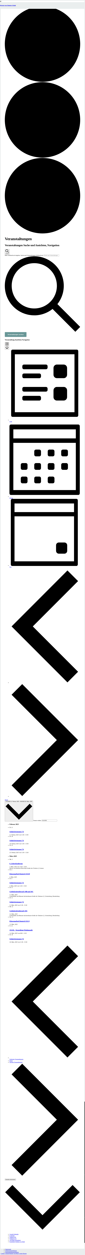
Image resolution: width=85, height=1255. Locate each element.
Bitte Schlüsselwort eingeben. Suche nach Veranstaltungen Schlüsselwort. (24, 255)
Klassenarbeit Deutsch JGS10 (19, 874)
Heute (6, 800)
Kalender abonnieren (10, 1179)
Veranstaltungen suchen (16, 334)
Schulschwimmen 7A (16, 832)
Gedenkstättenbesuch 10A (18, 911)
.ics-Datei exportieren (15, 1240)
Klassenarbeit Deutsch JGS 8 (19, 921)
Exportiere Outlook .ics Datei (17, 1241)
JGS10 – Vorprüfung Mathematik (21, 930)
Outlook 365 (12, 1237)
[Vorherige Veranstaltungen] (44, 682)
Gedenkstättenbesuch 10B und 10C (21, 891)
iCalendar (12, 1235)
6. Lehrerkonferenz (16, 863)
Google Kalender (14, 1234)
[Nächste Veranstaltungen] (44, 796)
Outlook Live (13, 1238)
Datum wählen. (37, 820)
